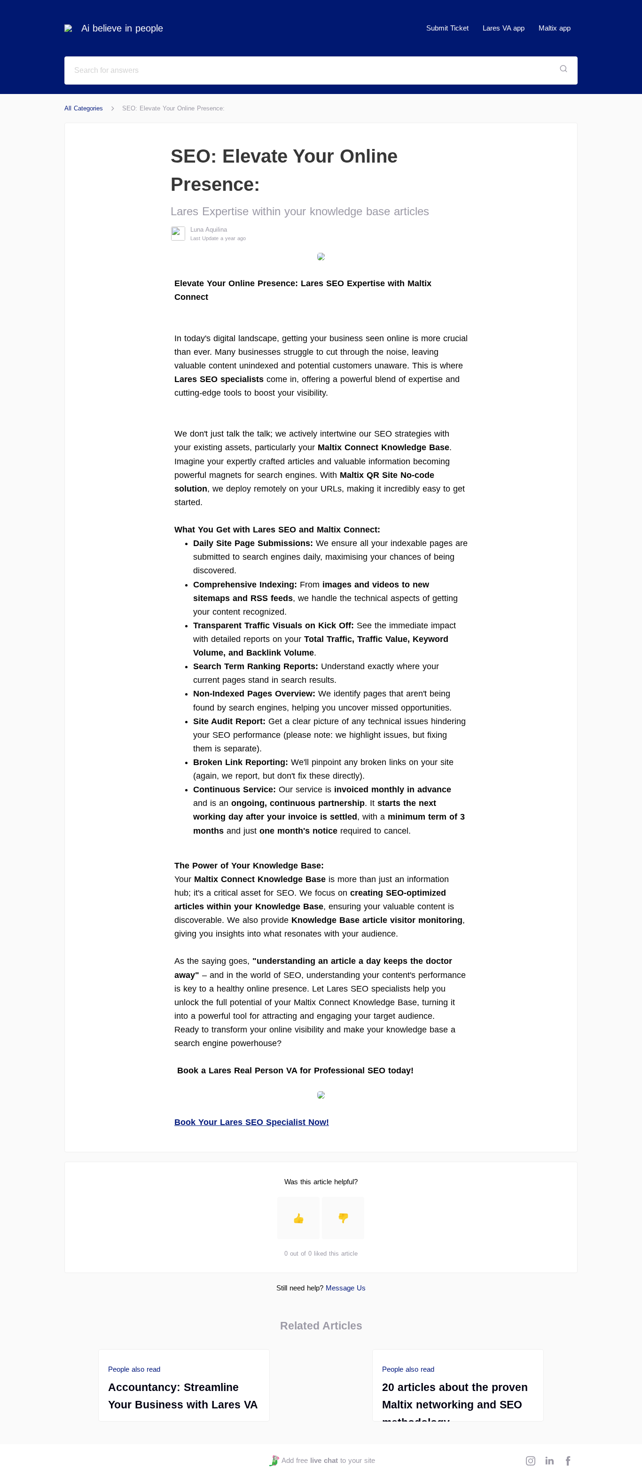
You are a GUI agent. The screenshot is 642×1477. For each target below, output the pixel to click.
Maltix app (555, 28)
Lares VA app (504, 28)
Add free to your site (328, 1460)
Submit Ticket (447, 28)
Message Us (346, 1288)
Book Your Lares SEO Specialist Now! (251, 1122)
